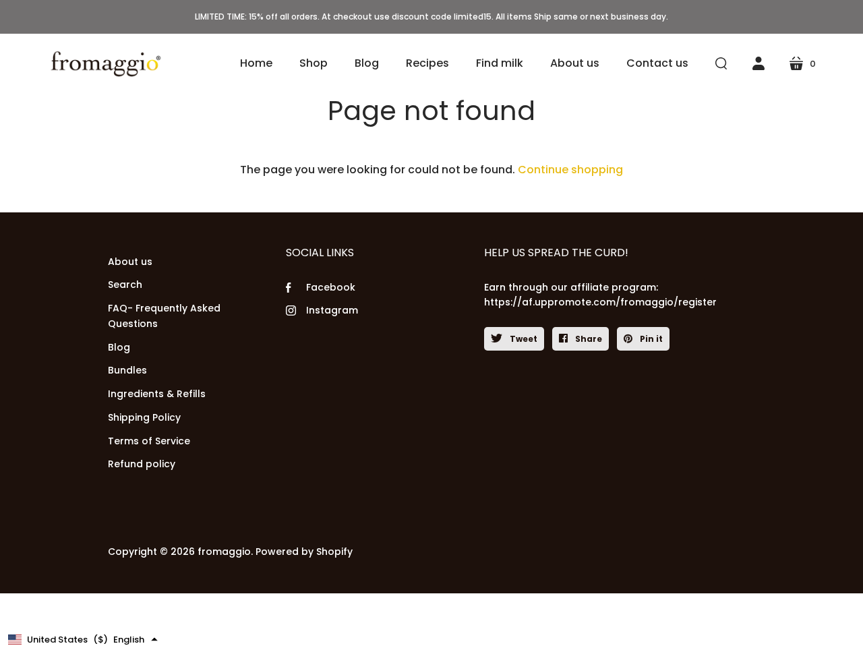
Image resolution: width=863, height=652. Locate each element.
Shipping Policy (144, 417)
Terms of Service (149, 441)
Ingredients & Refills (157, 394)
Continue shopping (570, 169)
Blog (119, 347)
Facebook (330, 287)
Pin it (650, 339)
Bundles (127, 370)
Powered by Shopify (304, 551)
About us (130, 261)
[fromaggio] (104, 64)
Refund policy (141, 464)
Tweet (522, 339)
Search (125, 284)
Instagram (332, 310)
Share (587, 339)
